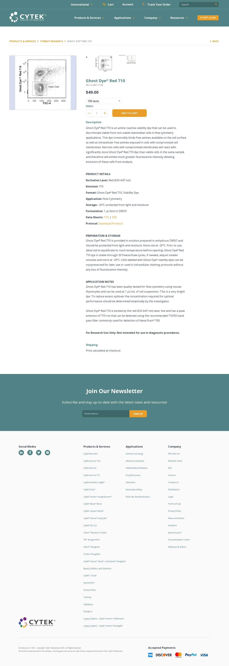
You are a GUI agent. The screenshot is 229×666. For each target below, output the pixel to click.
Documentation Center (179, 539)
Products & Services (22, 41)
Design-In (87, 611)
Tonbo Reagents (51, 41)
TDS (106, 217)
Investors (172, 525)
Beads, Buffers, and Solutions (97, 568)
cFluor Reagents (91, 546)
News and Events (176, 518)
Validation (88, 604)
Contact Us (173, 482)
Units (89, 106)
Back (215, 41)
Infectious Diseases (135, 460)
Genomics (130, 482)
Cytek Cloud (208, 17)
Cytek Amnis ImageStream (97, 496)
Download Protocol (111, 223)
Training (87, 597)
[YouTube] (47, 452)
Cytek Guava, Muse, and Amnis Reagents (104, 561)
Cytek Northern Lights (94, 482)
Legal (170, 496)
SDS (114, 217)
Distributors (174, 489)
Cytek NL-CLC (90, 525)
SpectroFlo (89, 582)
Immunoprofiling (134, 489)
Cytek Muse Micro (92, 503)
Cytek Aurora (90, 468)
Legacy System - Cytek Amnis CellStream (103, 618)
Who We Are (174, 453)
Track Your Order (158, 4)
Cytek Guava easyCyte (95, 518)
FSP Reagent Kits (91, 539)
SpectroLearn (175, 532)
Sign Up (138, 413)
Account (127, 4)
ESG (170, 468)
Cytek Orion (89, 489)
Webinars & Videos (177, 546)
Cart (110, 4)
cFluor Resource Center (95, 532)
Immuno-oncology (134, 453)
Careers (172, 475)
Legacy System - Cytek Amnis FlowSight (103, 625)
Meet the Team (175, 460)
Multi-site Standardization (138, 496)
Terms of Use (174, 503)
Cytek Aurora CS (91, 475)
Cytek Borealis (90, 453)
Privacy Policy (174, 511)
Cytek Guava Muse (93, 511)
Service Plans (89, 590)
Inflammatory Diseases (137, 468)
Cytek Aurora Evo (92, 460)
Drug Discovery (133, 475)
